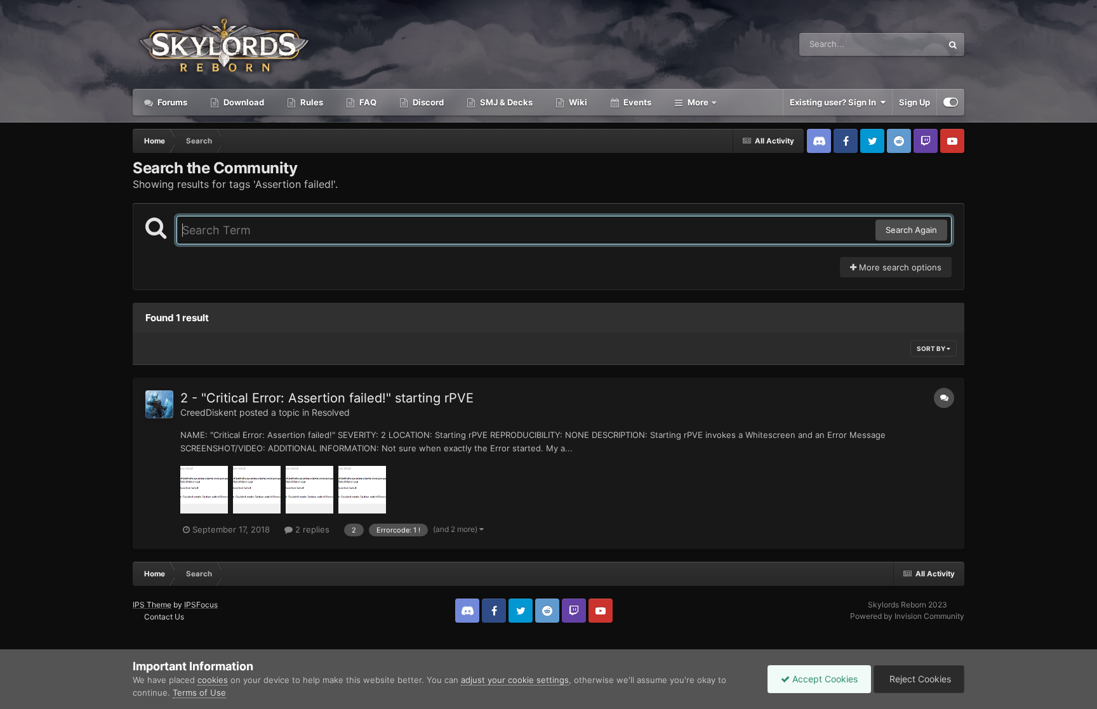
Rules (310, 102)
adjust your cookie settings (515, 680)
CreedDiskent (208, 412)
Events (636, 102)
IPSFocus (201, 604)
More (698, 102)
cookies (212, 680)
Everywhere (903, 44)
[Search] (952, 44)
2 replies (311, 529)
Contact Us (164, 616)
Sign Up (914, 102)
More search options (898, 267)
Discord (427, 102)
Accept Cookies (824, 678)
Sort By (932, 348)
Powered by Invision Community (907, 616)
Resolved (331, 412)
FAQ (366, 102)
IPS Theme (152, 604)
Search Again (911, 230)
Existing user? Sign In (835, 102)
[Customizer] (950, 102)
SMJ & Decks (505, 102)
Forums (171, 102)
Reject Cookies (919, 678)
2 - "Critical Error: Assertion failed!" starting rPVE (327, 398)
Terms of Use (199, 692)
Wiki (577, 102)
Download (243, 102)
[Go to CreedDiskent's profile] (159, 404)
